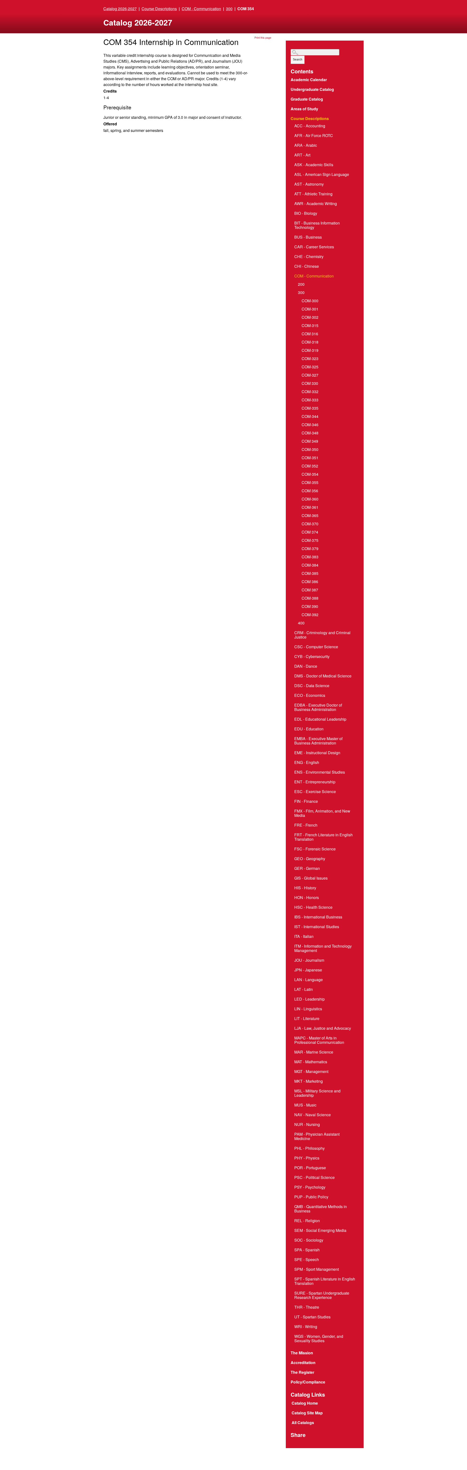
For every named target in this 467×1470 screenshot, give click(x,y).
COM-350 (310, 449)
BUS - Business (308, 237)
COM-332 (310, 391)
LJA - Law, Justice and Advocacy (322, 1028)
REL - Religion (307, 1221)
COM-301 (310, 309)
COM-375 (310, 540)
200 (301, 284)
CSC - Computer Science (316, 647)
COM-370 (310, 524)
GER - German (307, 868)
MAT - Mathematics (310, 1062)
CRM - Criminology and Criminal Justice (322, 635)
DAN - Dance (305, 666)
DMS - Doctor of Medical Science (322, 676)
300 (229, 8)
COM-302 (310, 317)
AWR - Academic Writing (315, 203)
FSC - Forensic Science (315, 849)
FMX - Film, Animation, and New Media (322, 813)
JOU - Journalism (309, 960)
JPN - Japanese (308, 970)
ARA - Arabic (305, 145)
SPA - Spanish (307, 1250)
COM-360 (310, 499)
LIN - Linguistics (308, 1009)
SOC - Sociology (308, 1240)
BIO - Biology (305, 213)
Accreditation (303, 1362)
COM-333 (310, 400)
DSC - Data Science (311, 685)
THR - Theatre (306, 1307)
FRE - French (305, 825)
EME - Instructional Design (317, 753)
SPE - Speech (306, 1259)
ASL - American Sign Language (321, 174)
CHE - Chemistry (308, 256)
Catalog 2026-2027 (120, 8)
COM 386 (310, 581)
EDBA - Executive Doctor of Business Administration (318, 707)
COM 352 (310, 466)
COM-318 (310, 342)
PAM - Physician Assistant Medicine (317, 1136)
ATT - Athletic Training (313, 194)
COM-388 (310, 598)
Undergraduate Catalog (312, 89)
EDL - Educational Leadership (320, 719)
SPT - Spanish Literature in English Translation (324, 1281)
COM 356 (310, 491)
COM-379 (310, 548)
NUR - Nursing (307, 1124)
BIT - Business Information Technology (317, 225)
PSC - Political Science (314, 1177)
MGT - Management (311, 1071)
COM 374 (310, 532)
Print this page (262, 37)
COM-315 (310, 325)
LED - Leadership (309, 999)
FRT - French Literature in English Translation (323, 837)
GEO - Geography (309, 858)
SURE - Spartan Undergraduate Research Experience (321, 1295)
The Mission (302, 1353)
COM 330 (310, 383)
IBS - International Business (318, 917)
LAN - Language (308, 979)
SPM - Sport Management (316, 1269)
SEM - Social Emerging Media (320, 1230)
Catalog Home (305, 1403)
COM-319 (310, 350)
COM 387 (310, 590)
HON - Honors (306, 897)
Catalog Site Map (307, 1413)
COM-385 (310, 573)
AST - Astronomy (309, 184)
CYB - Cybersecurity (312, 656)
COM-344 (310, 416)
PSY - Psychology (309, 1187)
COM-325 (310, 367)
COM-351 (310, 458)
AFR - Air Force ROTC (313, 135)
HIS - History (305, 888)
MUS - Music (305, 1105)
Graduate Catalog (307, 99)
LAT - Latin (303, 989)
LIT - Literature (306, 1018)
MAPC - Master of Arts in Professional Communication (319, 1040)
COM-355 (310, 482)
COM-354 (310, 474)
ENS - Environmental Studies (319, 772)
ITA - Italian (304, 936)
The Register (303, 1372)
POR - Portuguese (310, 1168)
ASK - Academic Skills (313, 165)
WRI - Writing (305, 1326)
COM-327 (310, 375)
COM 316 (310, 334)
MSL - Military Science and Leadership (317, 1093)
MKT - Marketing (308, 1081)
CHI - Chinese (306, 266)
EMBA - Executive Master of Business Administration (318, 741)
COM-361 (310, 507)
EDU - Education (308, 729)
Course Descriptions (159, 8)
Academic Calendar (309, 80)
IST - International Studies (316, 927)
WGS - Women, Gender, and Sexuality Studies (318, 1338)
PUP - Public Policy (311, 1197)
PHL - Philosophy (309, 1148)
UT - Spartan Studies (312, 1317)
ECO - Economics (309, 695)
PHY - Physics (306, 1158)
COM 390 (310, 606)
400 (301, 623)
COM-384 (310, 565)
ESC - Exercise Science (315, 791)
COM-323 (310, 358)
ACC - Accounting (309, 126)
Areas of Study (304, 109)
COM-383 (310, 557)
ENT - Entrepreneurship (314, 782)
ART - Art (302, 155)
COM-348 (310, 433)
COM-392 (310, 615)
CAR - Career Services (314, 247)
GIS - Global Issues (311, 878)
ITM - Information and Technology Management (323, 948)
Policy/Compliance (308, 1382)
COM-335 (310, 408)
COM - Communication (201, 8)
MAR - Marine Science (313, 1052)
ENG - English (306, 762)
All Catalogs (303, 1422)
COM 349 (310, 441)
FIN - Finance (306, 801)
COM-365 (310, 515)
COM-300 (310, 301)
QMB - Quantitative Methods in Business (320, 1209)
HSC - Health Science (313, 907)
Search (297, 59)
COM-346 (310, 425)
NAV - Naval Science (312, 1115)
